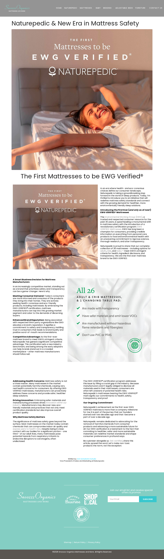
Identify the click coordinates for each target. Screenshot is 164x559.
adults (103, 250)
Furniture (140, 8)
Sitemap (67, 542)
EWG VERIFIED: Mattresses (121, 228)
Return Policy (80, 542)
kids (109, 250)
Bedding (107, 8)
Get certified (116, 440)
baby (119, 250)
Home (59, 8)
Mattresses (86, 8)
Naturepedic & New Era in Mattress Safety (75, 23)
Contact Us (155, 8)
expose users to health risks (27, 428)
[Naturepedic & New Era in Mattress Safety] (82, 99)
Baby (98, 8)
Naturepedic (70, 8)
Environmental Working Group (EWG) (123, 217)
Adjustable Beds (124, 8)
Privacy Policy (94, 542)
